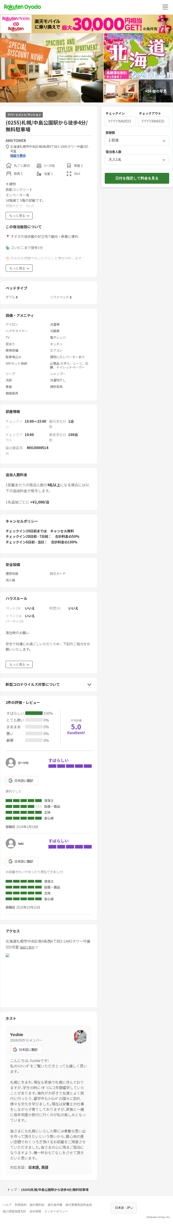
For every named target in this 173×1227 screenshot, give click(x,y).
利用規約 (21, 1204)
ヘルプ (7, 1204)
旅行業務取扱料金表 (79, 1204)
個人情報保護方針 (14, 1211)
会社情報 (35, 1211)
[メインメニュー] (165, 7)
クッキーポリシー (56, 1211)
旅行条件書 (55, 1204)
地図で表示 (18, 155)
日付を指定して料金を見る (137, 178)
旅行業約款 (37, 1204)
